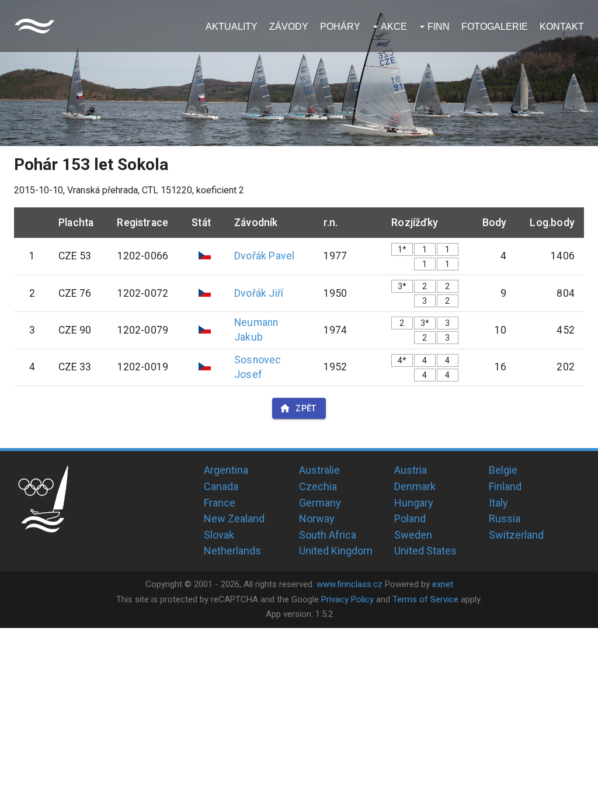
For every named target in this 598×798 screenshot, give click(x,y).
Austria (410, 470)
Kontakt (562, 27)
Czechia (318, 486)
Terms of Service (425, 599)
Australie (319, 470)
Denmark (415, 486)
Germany (320, 503)
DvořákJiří (258, 293)
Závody (288, 27)
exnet (442, 584)
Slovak (219, 535)
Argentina (226, 470)
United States (425, 550)
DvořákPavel (264, 256)
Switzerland (516, 535)
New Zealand (234, 518)
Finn (438, 27)
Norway (317, 518)
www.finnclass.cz (350, 584)
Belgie (503, 470)
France (219, 503)
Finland (505, 486)
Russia (504, 518)
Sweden (413, 535)
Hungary (413, 503)
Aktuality (232, 27)
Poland (410, 518)
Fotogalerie (494, 27)
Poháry (340, 27)
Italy (498, 503)
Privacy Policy (347, 599)
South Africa (327, 535)
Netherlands (232, 550)
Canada (221, 486)
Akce (394, 27)
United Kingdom (336, 550)
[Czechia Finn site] (34, 26)
